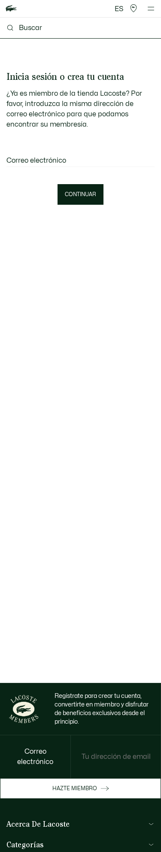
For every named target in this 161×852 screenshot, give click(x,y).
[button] (133, 8)
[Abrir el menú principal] (151, 8)
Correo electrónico (36, 160)
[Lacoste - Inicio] (11, 9)
